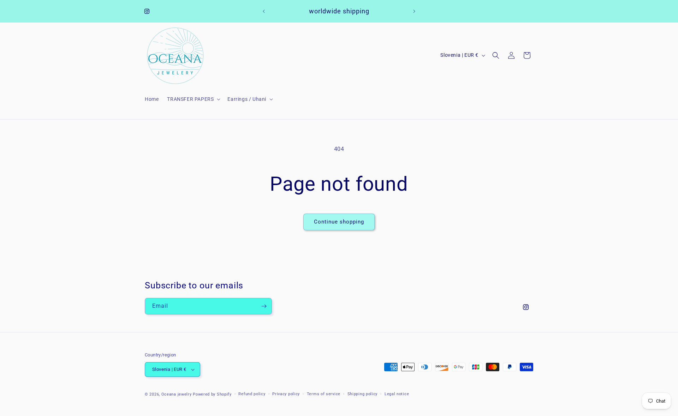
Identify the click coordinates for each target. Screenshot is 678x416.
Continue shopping (339, 222)
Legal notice (397, 394)
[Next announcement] (414, 11)
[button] (193, 99)
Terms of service (323, 394)
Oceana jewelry (176, 394)
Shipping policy (362, 394)
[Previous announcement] (264, 11)
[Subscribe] (264, 306)
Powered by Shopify (212, 394)
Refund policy (251, 394)
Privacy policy (286, 394)
